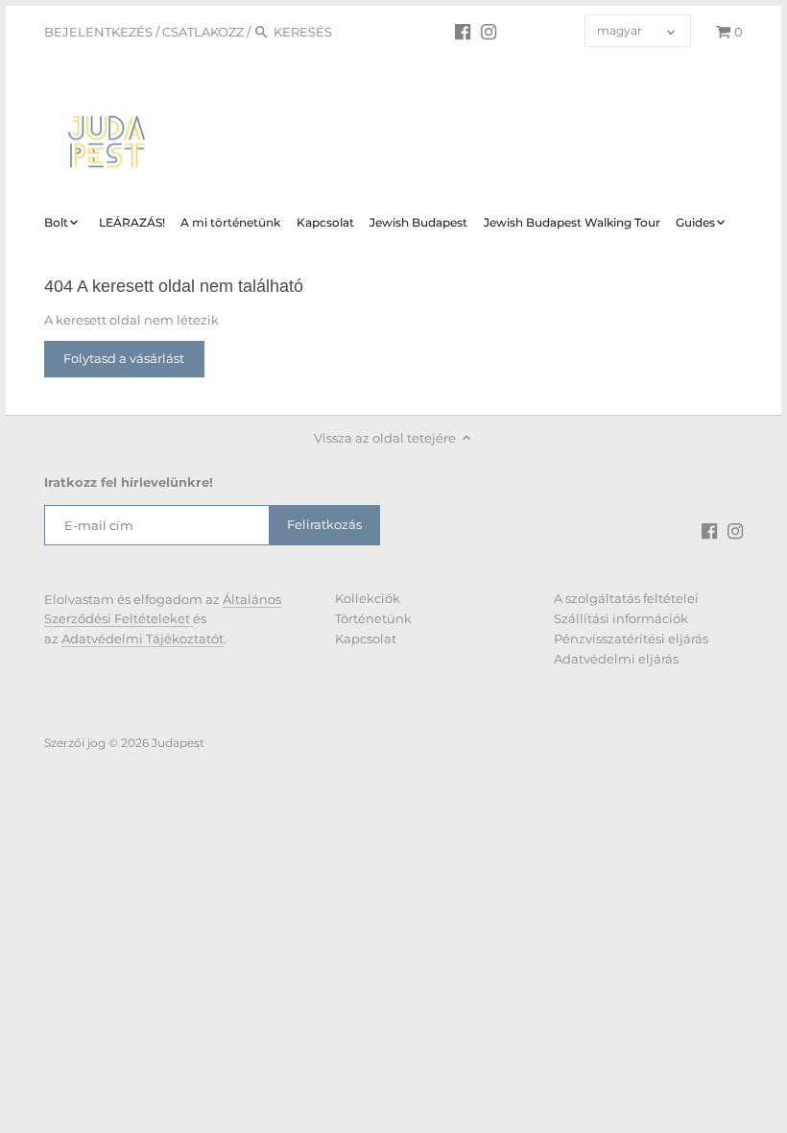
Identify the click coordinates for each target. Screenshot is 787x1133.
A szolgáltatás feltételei (626, 598)
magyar (619, 30)
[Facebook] (462, 30)
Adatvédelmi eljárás (616, 658)
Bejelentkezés (98, 31)
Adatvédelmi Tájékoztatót (142, 638)
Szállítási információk (621, 618)
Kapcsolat (365, 638)
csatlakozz (203, 31)
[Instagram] (488, 30)
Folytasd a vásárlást (123, 358)
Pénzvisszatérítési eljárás (631, 638)
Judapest (178, 743)
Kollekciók (367, 598)
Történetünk (373, 618)
